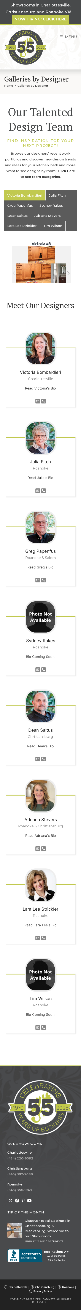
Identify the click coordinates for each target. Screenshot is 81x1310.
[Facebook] (17, 1200)
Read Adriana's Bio (40, 835)
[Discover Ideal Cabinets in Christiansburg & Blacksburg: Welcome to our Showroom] (14, 1230)
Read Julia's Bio (40, 478)
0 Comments (55, 1241)
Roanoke (14, 1184)
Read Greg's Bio (40, 567)
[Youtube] (29, 1200)
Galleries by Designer (32, 85)
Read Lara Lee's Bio (40, 925)
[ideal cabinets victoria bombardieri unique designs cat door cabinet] (33, 273)
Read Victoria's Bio (40, 388)
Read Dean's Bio (40, 746)
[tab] (25, 195)
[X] (11, 1200)
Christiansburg (19, 1168)
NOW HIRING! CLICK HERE (40, 19)
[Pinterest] (23, 1200)
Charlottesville (19, 1152)
